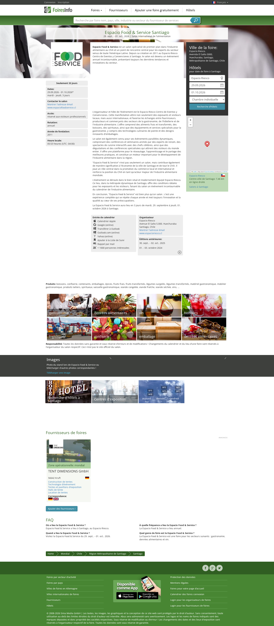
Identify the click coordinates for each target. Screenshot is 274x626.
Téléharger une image (58, 372)
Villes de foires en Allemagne (62, 588)
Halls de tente (55, 489)
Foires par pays (55, 582)
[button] (207, 144)
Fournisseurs (118, 10)
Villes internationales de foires (63, 594)
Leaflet (195, 171)
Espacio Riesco (197, 175)
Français (222, 2)
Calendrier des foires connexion (187, 594)
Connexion (49, 2)
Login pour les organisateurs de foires (190, 599)
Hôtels (190, 10)
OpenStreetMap (209, 171)
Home (51, 553)
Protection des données (182, 577)
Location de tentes (58, 492)
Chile (79, 553)
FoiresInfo (60, 10)
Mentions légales (179, 582)
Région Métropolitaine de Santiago (107, 553)
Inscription (63, 2)
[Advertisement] (137, 88)
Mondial (65, 553)
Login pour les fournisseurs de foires (189, 605)
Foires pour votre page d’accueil (187, 588)
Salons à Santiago (198, 186)
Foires (95, 10)
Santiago (137, 553)
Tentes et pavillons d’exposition (65, 487)
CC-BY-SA (224, 171)
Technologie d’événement (61, 484)
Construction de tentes (60, 481)
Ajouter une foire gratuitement (157, 10)
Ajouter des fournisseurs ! (61, 508)
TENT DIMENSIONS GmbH (68, 471)
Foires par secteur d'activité (61, 577)
